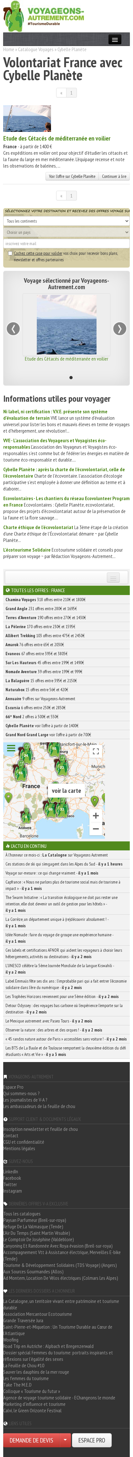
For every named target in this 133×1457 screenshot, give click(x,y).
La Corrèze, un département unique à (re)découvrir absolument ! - (56, 922)
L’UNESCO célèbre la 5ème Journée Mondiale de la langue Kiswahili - (59, 969)
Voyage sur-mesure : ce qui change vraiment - (51, 873)
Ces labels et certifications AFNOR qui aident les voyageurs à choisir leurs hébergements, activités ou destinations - (63, 953)
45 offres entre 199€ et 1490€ (44, 662)
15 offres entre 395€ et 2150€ (41, 680)
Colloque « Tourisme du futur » (31, 1391)
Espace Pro (13, 1087)
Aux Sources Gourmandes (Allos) (33, 1271)
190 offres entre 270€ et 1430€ (45, 617)
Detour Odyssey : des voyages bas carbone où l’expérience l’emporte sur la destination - (64, 1009)
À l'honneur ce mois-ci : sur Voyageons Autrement (56, 855)
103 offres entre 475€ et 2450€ (45, 635)
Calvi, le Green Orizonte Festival (32, 1410)
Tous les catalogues (22, 1213)
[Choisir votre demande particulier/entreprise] (65, 1440)
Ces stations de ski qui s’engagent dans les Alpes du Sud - (64, 864)
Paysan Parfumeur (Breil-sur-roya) (34, 1220)
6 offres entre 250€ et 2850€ (35, 707)
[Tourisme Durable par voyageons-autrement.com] (43, 15)
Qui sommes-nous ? (21, 1093)
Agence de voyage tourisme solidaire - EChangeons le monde (59, 1397)
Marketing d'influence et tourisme (34, 1404)
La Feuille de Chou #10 (23, 1365)
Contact (10, 1135)
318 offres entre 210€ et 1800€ (45, 599)
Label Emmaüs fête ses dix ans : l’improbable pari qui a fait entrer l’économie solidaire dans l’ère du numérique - (66, 984)
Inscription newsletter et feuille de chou (40, 1129)
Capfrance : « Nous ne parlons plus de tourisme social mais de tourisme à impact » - (62, 885)
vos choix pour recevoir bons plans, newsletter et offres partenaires (66, 256)
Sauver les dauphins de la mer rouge (36, 1372)
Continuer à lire (114, 176)
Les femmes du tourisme (26, 1378)
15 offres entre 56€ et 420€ (36, 689)
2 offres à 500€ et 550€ (31, 716)
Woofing (10, 1339)
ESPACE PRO (91, 1440)
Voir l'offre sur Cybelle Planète (72, 176)
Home (8, 49)
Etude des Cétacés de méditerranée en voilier (56, 138)
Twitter (10, 1184)
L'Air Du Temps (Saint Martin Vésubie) (36, 1233)
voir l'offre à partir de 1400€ (41, 725)
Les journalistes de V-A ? (25, 1099)
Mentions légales (19, 1148)
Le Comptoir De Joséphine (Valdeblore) (38, 1239)
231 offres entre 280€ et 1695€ (41, 608)
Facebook (12, 1178)
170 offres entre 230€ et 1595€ (40, 626)
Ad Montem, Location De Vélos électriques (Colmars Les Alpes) (60, 1278)
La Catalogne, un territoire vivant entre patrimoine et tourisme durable (61, 1304)
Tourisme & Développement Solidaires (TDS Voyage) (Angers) (60, 1265)
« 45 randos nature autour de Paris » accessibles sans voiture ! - (66, 1039)
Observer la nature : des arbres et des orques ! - (53, 1030)
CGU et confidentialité (23, 1142)
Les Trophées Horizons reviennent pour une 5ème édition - (62, 996)
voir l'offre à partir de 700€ (48, 735)
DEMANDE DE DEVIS (31, 1440)
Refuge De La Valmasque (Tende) (33, 1226)
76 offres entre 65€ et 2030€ (34, 644)
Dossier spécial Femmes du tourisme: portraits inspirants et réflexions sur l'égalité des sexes (58, 1355)
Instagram (12, 1190)
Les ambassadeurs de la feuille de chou (39, 1106)
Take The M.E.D (17, 1384)
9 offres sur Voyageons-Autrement (40, 698)
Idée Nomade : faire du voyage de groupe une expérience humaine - (59, 938)
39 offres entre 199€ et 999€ (43, 671)
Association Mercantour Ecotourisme (37, 1314)
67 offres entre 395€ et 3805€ (36, 653)
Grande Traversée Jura (23, 1320)
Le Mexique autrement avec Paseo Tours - (48, 1021)
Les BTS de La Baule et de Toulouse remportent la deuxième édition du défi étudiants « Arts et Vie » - (65, 1051)
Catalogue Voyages (36, 49)
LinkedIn (10, 1171)
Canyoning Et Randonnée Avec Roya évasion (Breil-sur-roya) (58, 1245)
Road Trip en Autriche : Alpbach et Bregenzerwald (48, 1346)
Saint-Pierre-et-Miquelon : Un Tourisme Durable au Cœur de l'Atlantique (57, 1330)
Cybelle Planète (72, 49)
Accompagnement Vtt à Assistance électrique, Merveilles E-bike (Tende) (62, 1255)
